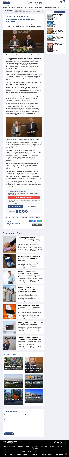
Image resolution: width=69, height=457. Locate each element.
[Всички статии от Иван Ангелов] (8, 222)
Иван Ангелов (35, 55)
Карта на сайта (50, 455)
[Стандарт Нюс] (10, 443)
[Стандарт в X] (26, 211)
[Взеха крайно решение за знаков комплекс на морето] (13, 363)
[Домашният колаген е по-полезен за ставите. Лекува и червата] (50, 31)
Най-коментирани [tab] (59, 12)
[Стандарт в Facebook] (17, 211)
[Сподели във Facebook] (30, 221)
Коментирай (37, 225)
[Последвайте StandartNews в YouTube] (6, 5)
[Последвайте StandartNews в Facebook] (3, 5)
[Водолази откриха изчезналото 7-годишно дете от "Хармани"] (50, 17)
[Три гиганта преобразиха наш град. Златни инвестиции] (50, 38)
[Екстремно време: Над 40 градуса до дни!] (50, 24)
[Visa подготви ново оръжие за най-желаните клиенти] (9, 327)
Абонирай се (6, 3)
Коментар (7, 419)
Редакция (19, 454)
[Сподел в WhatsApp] (40, 221)
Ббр (13, 217)
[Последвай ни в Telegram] (64, 442)
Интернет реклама (25, 455)
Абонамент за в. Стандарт (59, 455)
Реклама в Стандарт (34, 455)
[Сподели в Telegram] (38, 221)
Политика (12, 446)
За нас (5, 455)
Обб (17, 217)
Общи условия (11, 455)
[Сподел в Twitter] (32, 221)
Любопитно (44, 446)
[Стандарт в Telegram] (23, 211)
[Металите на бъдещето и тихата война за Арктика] (34, 396)
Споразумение (24, 217)
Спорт (62, 446)
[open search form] (65, 7)
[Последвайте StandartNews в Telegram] (8, 5)
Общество (20, 249)
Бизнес (20, 10)
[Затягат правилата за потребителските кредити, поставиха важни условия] (9, 244)
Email (26, 414)
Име (5, 414)
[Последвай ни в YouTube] (58, 442)
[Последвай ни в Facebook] (54, 442)
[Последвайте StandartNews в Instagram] (5, 5)
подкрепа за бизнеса (35, 217)
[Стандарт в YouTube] (20, 211)
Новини (15, 10)
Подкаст (27, 446)
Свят (57, 446)
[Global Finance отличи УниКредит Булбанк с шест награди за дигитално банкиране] (9, 293)
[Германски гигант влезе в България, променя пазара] (34, 381)
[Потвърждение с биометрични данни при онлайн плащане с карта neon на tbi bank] (9, 311)
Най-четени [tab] (50, 12)
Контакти (44, 454)
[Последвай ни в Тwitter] (61, 442)
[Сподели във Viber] (35, 221)
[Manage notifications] (66, 454)
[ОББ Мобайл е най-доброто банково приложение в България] (9, 261)
